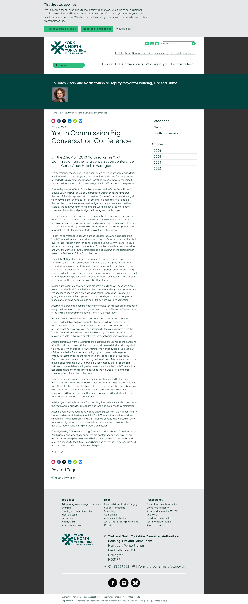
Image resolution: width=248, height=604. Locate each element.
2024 (157, 162)
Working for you (157, 64)
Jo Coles (119, 52)
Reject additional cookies (97, 28)
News (128, 52)
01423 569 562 (118, 566)
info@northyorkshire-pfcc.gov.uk (160, 566)
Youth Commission (65, 477)
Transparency (161, 52)
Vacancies (67, 518)
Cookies (108, 525)
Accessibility (94, 597)
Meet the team (70, 514)
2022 (157, 168)
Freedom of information (111, 597)
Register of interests (157, 525)
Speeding (109, 511)
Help (138, 597)
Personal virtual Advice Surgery (121, 504)
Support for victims (142, 52)
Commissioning (133, 64)
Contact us (189, 52)
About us (61, 65)
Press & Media (129, 597)
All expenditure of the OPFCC (162, 511)
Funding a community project (78, 511)
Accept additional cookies (61, 28)
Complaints (176, 52)
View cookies (124, 28)
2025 (157, 156)
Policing (107, 64)
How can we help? (182, 64)
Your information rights (158, 521)
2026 (157, 150)
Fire (118, 64)
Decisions (151, 514)
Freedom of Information (159, 518)
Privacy (75, 597)
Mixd (165, 600)
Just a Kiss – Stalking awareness (121, 521)
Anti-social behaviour (115, 518)
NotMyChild (68, 521)
